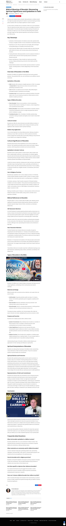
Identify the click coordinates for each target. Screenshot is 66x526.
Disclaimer (36, 520)
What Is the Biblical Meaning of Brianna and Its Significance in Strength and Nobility (23, 502)
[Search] (59, 2)
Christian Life (25, 1)
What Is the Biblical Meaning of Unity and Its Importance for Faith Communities (35, 508)
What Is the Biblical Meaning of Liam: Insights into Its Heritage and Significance (11, 508)
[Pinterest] (3, 23)
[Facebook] (3, 21)
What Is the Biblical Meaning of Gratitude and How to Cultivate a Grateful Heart (11, 502)
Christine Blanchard (11, 13)
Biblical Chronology (34, 522)
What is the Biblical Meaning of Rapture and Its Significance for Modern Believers (35, 502)
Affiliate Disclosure (52, 520)
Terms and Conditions (43, 520)
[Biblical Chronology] (9, 2)
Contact (45, 1)
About (40, 1)
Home (20, 1)
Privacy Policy (30, 520)
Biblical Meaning (15, 4)
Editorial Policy (24, 520)
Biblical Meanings (33, 1)
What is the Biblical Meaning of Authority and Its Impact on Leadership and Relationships (23, 508)
